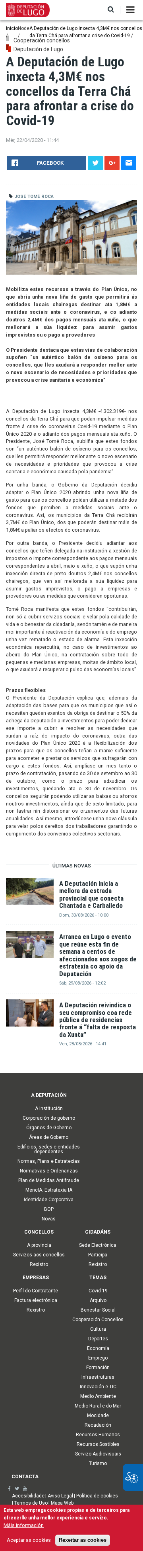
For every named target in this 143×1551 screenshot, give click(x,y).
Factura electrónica (35, 1300)
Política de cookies (97, 1496)
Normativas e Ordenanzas (49, 1171)
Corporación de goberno (49, 1118)
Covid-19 (98, 1291)
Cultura (98, 1329)
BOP (49, 1209)
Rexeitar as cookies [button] (82, 1540)
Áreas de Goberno (48, 1137)
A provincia (39, 1245)
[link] (9, 1488)
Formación (98, 1367)
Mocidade (98, 1415)
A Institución (49, 1108)
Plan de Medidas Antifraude (48, 1180)
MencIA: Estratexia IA (48, 1190)
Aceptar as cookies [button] (29, 1540)
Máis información (24, 1525)
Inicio (12, 28)
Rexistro (39, 1264)
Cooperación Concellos (98, 1319)
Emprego (98, 1358)
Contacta (25, 1476)
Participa (97, 1255)
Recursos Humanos (98, 1434)
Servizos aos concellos (39, 1255)
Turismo (98, 1463)
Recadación (98, 1425)
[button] (111, 10)
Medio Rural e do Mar (98, 1406)
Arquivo (98, 1300)
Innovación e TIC (98, 1387)
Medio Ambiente (98, 1396)
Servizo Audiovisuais (98, 1454)
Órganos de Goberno (49, 1127)
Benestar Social (98, 1310)
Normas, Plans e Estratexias (48, 1161)
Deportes (98, 1339)
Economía (98, 1348)
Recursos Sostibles (98, 1444)
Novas (49, 1219)
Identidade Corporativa (48, 1199)
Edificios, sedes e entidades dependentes (48, 1149)
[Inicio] (28, 9)
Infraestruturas (97, 1377)
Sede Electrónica (97, 1245)
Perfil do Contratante (35, 1291)
